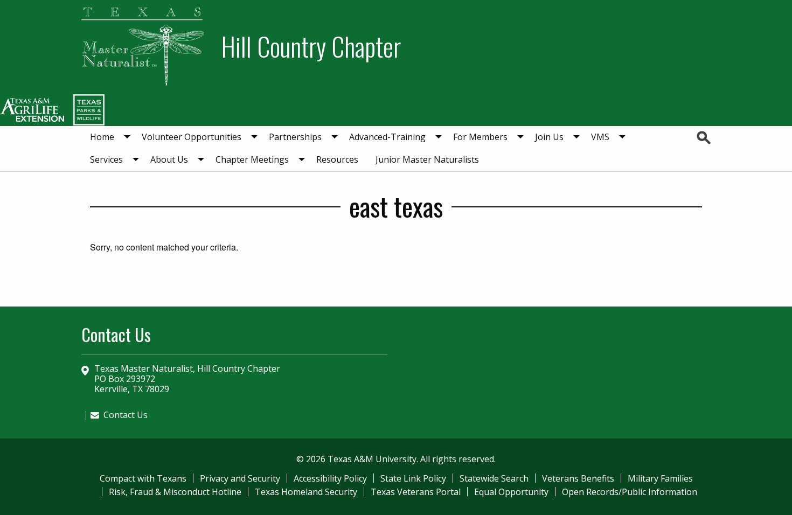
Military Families (660, 478)
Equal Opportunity (511, 492)
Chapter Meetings (252, 159)
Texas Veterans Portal (416, 492)
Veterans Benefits (578, 478)
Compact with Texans (143, 478)
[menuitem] (107, 137)
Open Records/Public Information (629, 492)
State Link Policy (413, 478)
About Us (169, 159)
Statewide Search (494, 478)
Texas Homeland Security (306, 492)
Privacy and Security (240, 478)
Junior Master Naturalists (427, 159)
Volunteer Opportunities (191, 137)
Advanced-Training (387, 137)
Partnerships (295, 137)
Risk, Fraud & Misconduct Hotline (175, 492)
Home (102, 137)
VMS (600, 137)
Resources (337, 159)
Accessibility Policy (330, 478)
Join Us (549, 137)
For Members (480, 137)
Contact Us (125, 415)
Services (106, 159)
